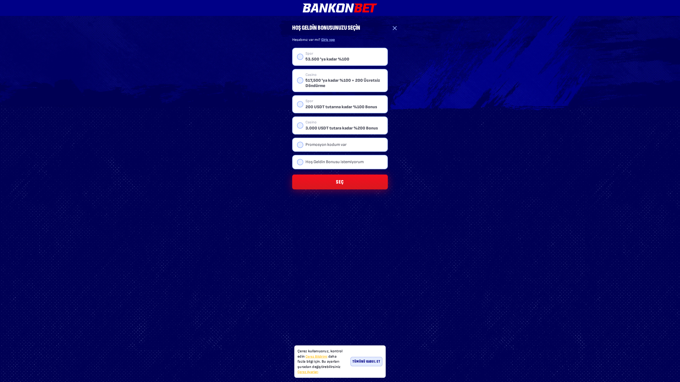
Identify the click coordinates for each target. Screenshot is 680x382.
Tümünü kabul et (366, 361)
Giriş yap (328, 39)
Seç (340, 182)
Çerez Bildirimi (316, 356)
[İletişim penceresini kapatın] (395, 28)
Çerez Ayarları (308, 372)
